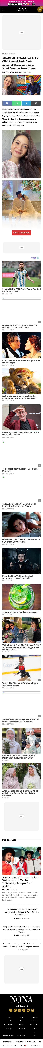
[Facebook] (10, 1010)
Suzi (17, 950)
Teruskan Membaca (21, 233)
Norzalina (5, 889)
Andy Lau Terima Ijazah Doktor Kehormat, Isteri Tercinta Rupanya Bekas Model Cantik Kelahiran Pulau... (21, 929)
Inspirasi (12, 53)
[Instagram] (15, 1010)
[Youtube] (28, 1010)
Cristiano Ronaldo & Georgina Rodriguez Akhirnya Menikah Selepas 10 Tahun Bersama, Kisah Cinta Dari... (21, 912)
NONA (4, 53)
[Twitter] (19, 1010)
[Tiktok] (23, 1010)
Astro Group (37, 1045)
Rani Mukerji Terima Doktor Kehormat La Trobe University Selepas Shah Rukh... (21, 882)
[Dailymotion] (32, 1010)
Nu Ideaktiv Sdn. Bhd (20, 1045)
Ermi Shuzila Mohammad (13, 72)
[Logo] (21, 999)
